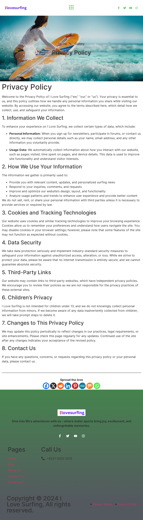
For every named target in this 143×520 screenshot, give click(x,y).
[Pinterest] (75, 386)
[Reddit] (60, 386)
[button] (71, 7)
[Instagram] (136, 7)
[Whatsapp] (97, 386)
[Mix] (89, 386)
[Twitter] (124, 7)
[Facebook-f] (118, 7)
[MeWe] (82, 386)
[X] (53, 386)
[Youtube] (130, 7)
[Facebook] (46, 386)
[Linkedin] (68, 386)
